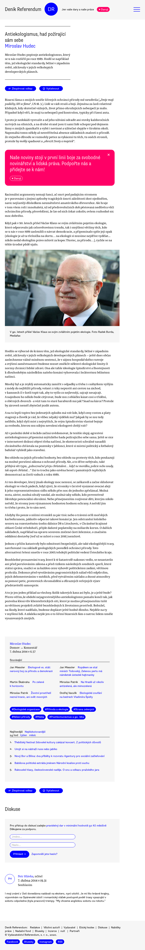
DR (51, 9)
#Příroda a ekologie (56, 709)
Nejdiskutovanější (35, 731)
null (62, 931)
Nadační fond (23, 931)
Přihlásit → (19, 854)
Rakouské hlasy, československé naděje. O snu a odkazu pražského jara (57, 769)
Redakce (35, 927)
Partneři (74, 931)
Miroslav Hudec (20, 46)
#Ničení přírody (21, 717)
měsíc (32, 735)
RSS (60, 941)
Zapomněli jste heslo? (44, 854)
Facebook (12, 941)
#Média (39, 717)
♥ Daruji (103, 9)
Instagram (45, 941)
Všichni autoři (52, 927)
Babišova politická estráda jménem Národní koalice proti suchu (52, 763)
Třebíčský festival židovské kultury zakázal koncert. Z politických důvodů (57, 742)
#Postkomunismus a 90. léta (66, 717)
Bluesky (39, 931)
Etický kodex (86, 927)
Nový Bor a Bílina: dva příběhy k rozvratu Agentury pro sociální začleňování (59, 756)
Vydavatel (69, 927)
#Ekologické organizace (26, 709)
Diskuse (102, 927)
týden (23, 735)
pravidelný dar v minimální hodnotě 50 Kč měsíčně (76, 825)
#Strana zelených (83, 709)
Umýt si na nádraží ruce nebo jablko (36, 749)
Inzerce (52, 931)
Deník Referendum (23, 9)
